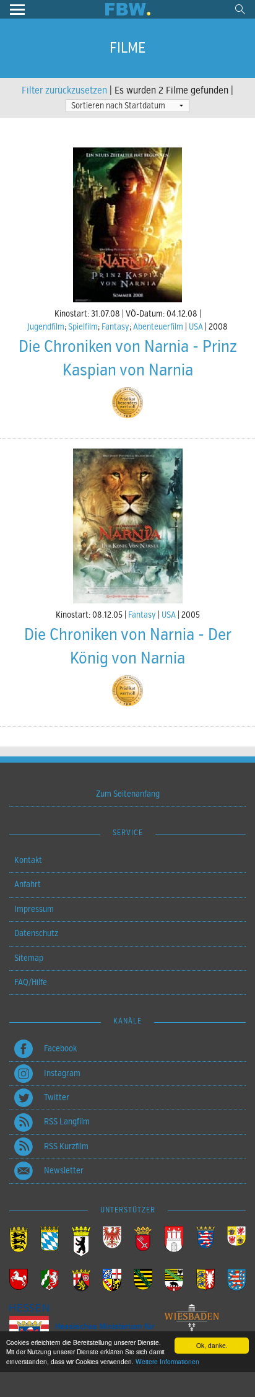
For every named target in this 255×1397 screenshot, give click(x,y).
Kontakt (28, 860)
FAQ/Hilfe (30, 982)
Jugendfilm (45, 327)
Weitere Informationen (167, 1361)
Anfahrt (27, 884)
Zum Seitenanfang (128, 794)
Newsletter (64, 1170)
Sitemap (28, 958)
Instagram (62, 1073)
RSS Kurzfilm (66, 1146)
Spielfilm (83, 327)
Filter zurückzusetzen (64, 90)
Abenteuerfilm (158, 327)
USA (196, 327)
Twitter (56, 1097)
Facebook (60, 1048)
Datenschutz (36, 933)
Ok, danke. (212, 1345)
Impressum (34, 909)
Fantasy (115, 327)
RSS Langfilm (67, 1121)
